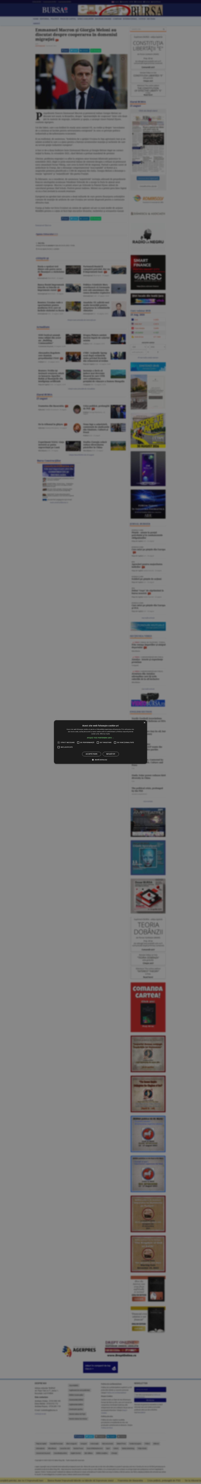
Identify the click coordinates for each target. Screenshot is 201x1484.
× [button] (144, 723)
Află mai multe (105, 734)
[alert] (100, 742)
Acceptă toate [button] (91, 754)
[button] (100, 738)
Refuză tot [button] (110, 754)
